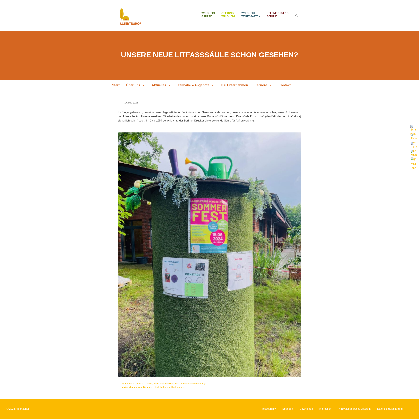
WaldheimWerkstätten (250, 15)
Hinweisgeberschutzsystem (355, 408)
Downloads (306, 408)
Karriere (261, 85)
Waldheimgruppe (208, 15)
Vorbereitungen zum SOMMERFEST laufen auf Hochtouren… (153, 387)
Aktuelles (159, 85)
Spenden (287, 408)
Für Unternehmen (234, 85)
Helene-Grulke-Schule (278, 15)
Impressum (325, 408)
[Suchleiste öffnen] (296, 15)
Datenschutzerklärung (390, 408)
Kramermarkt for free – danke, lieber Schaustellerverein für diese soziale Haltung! (164, 383)
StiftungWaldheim (228, 15)
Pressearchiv (268, 408)
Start (116, 85)
